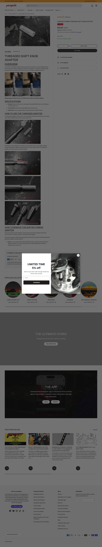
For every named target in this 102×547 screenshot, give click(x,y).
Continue (36, 282)
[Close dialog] (78, 255)
